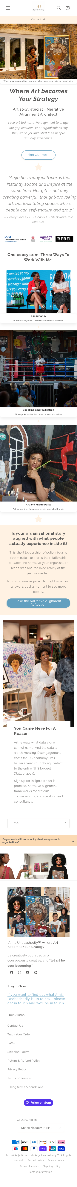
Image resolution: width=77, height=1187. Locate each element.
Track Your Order (19, 1034)
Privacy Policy (17, 1069)
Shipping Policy (18, 1051)
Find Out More (38, 155)
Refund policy (36, 1160)
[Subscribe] (65, 823)
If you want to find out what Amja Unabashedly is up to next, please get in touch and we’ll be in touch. (36, 999)
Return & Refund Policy (23, 1060)
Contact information (40, 1172)
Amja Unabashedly (46, 1155)
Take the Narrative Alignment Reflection (38, 602)
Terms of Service (19, 1078)
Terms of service (29, 1166)
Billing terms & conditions (25, 1087)
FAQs (11, 1043)
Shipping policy (52, 1166)
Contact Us (15, 1025)
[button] (8, 8)
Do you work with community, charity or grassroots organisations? (38, 841)
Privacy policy (56, 1160)
